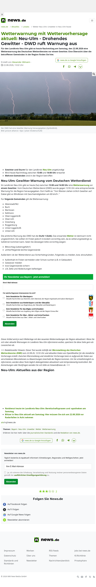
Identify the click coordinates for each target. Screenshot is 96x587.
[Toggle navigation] (92, 20)
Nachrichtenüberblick (59, 560)
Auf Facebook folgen (17, 504)
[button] (72, 60)
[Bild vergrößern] (94, 74)
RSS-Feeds (54, 550)
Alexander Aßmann (21, 62)
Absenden (10, 323)
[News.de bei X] (90, 576)
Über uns (30, 555)
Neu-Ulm (22, 429)
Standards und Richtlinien (11, 562)
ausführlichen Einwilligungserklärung (30, 475)
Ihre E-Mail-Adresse (11, 283)
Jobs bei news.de (82, 550)
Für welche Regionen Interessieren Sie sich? (20, 293)
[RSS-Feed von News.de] (94, 576)
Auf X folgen (13, 509)
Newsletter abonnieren (18, 519)
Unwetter (31, 429)
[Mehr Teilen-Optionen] (80, 67)
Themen (53, 555)
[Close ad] (2, 14)
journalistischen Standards (41, 433)
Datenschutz (10, 555)
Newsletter (31, 560)
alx (2, 422)
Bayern (14, 429)
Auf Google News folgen (18, 514)
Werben (30, 550)
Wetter (38, 429)
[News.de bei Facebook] (86, 576)
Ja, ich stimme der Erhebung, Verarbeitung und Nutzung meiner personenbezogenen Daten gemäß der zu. (45, 473)
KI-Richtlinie (80, 555)
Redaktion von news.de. (70, 433)
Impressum (9, 550)
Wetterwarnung (49, 429)
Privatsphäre (80, 560)
